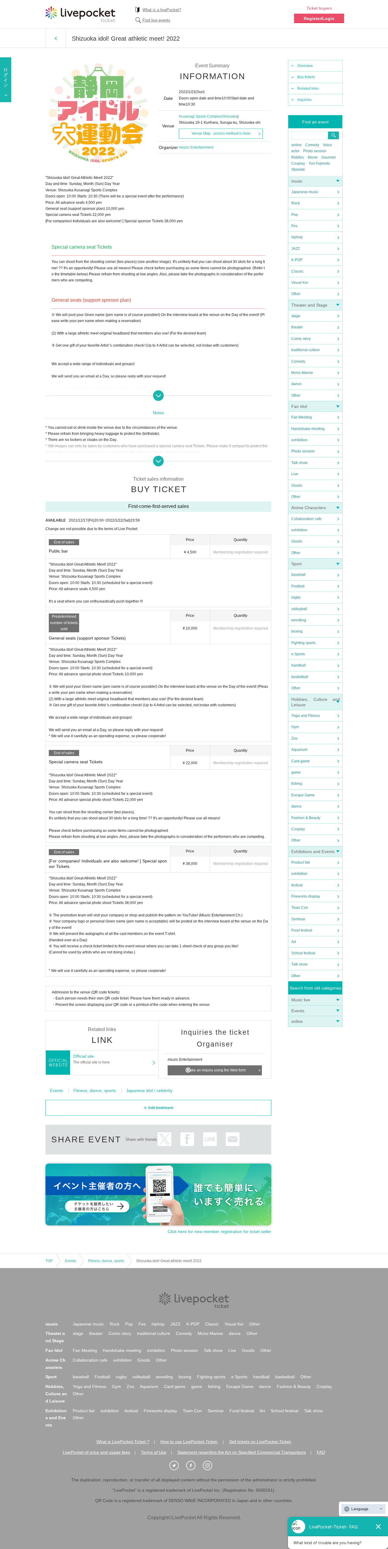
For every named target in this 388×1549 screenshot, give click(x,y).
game (296, 772)
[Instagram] (211, 1465)
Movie (313, 157)
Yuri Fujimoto (319, 163)
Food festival (301, 930)
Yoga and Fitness (305, 716)
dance (296, 384)
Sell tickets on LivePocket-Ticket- (260, 1441)
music (297, 181)
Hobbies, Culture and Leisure (56, 1393)
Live (294, 474)
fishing (296, 783)
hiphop (297, 237)
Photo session (314, 151)
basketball (299, 677)
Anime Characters (308, 507)
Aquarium (299, 750)
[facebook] (194, 1465)
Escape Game (303, 795)
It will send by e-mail (232, 1139)
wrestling (298, 620)
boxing (297, 631)
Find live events (156, 20)
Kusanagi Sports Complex (200, 116)
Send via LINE (210, 1139)
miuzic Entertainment (196, 147)
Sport (296, 563)
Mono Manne (302, 373)
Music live (300, 999)
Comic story (301, 339)
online (296, 145)
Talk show (299, 463)
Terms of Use (153, 1452)
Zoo (294, 738)
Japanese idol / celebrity (149, 1090)
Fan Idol (299, 406)
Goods (296, 485)
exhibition (299, 440)
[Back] (55, 38)
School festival (303, 953)
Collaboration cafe (306, 519)
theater (297, 327)
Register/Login (319, 18)
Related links (308, 88)
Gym (295, 727)
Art (293, 942)
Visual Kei (299, 283)
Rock (295, 203)
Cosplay (298, 163)
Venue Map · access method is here (221, 133)
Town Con (299, 908)
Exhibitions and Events (313, 851)
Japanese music (304, 192)
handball (298, 665)
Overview (305, 66)
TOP (49, 1261)
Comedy (312, 145)
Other (295, 294)
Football (298, 586)
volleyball (299, 609)
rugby (296, 597)
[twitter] (177, 1465)
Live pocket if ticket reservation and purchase (80, 14)
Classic (297, 271)
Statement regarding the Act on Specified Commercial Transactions (241, 1452)
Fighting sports (303, 643)
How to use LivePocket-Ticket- (189, 1441)
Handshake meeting (308, 429)
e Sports (298, 654)
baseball (298, 575)
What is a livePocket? (161, 10)
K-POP (297, 260)
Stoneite (298, 169)
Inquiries (304, 100)
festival (297, 885)
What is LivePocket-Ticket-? (122, 1441)
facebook (187, 1139)
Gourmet (328, 157)
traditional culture (305, 350)
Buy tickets (306, 77)
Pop (294, 215)
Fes (294, 226)
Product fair (300, 862)
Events (297, 1010)
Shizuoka (229, 116)
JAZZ (295, 249)
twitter (164, 1139)
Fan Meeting (301, 417)
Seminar (298, 919)
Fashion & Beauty (305, 818)
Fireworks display (305, 896)
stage (295, 316)
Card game (300, 761)
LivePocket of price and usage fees (96, 1452)
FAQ (321, 1452)
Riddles (297, 157)
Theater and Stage (309, 305)
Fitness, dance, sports (94, 1090)
